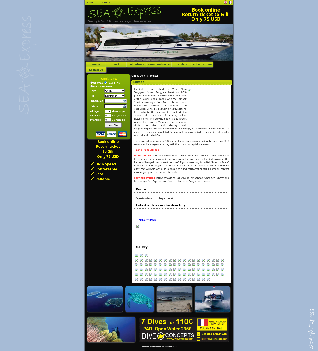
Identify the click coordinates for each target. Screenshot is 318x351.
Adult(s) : (95, 111)
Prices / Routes (202, 64)
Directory (105, 2)
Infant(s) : (95, 119)
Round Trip (114, 82)
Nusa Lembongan (159, 64)
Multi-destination (103, 86)
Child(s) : (95, 115)
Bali (116, 64)
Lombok (181, 64)
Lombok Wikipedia (147, 220)
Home (96, 64)
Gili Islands (137, 64)
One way (98, 82)
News (90, 2)
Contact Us (96, 69)
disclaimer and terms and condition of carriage (159, 346)
